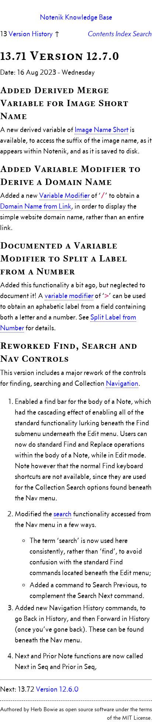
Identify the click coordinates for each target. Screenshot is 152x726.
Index (123, 34)
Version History (30, 34)
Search (142, 34)
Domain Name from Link (35, 206)
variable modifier (69, 295)
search (62, 514)
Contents (101, 34)
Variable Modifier (64, 195)
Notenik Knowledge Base (76, 17)
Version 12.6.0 (57, 689)
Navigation (122, 383)
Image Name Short (101, 129)
